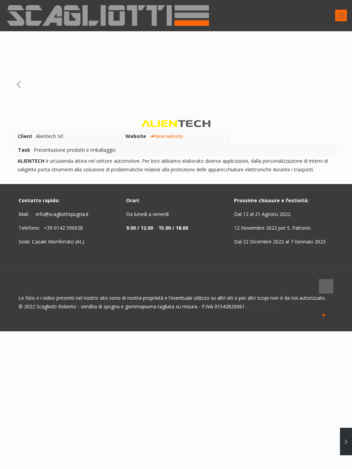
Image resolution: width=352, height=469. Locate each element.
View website (168, 136)
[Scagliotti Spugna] (108, 15)
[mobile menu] (341, 15)
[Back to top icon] (326, 286)
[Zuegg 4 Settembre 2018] (346, 441)
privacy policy (264, 306)
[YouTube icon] (324, 314)
